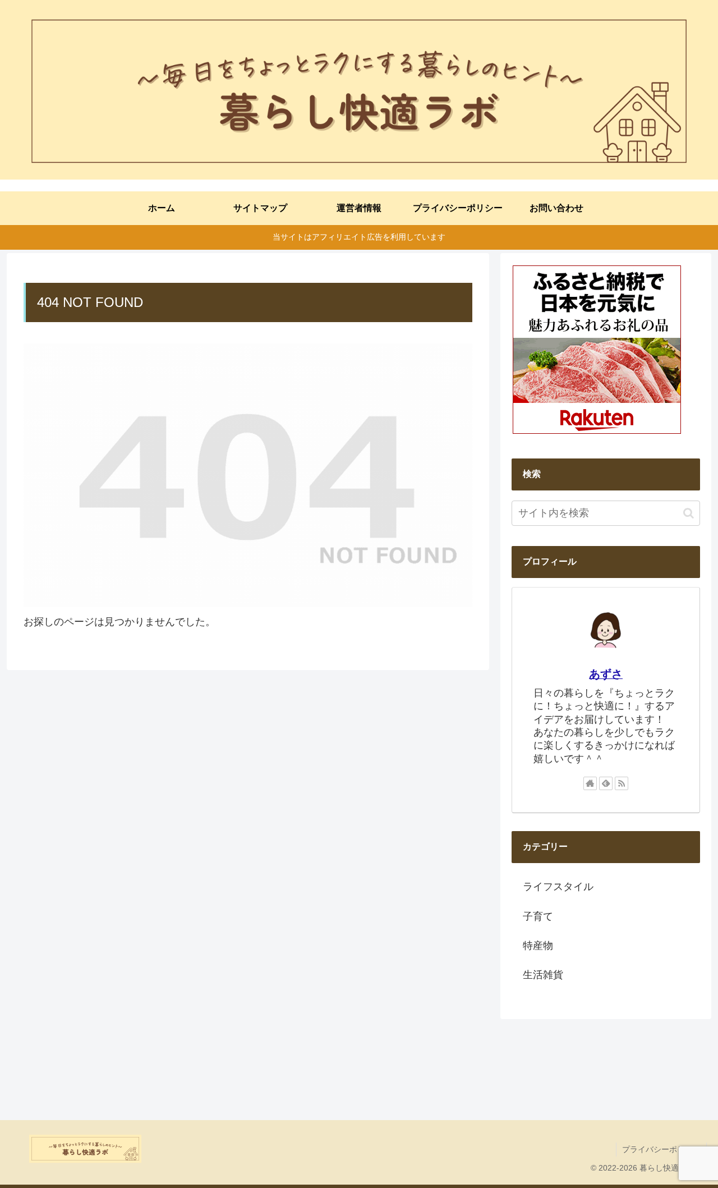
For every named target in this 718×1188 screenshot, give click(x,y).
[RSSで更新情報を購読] (621, 783)
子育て (538, 916)
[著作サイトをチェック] (590, 783)
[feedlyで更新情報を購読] (606, 783)
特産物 (538, 945)
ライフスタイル (558, 886)
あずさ (606, 674)
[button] (688, 513)
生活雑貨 (543, 974)
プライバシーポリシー (661, 1149)
